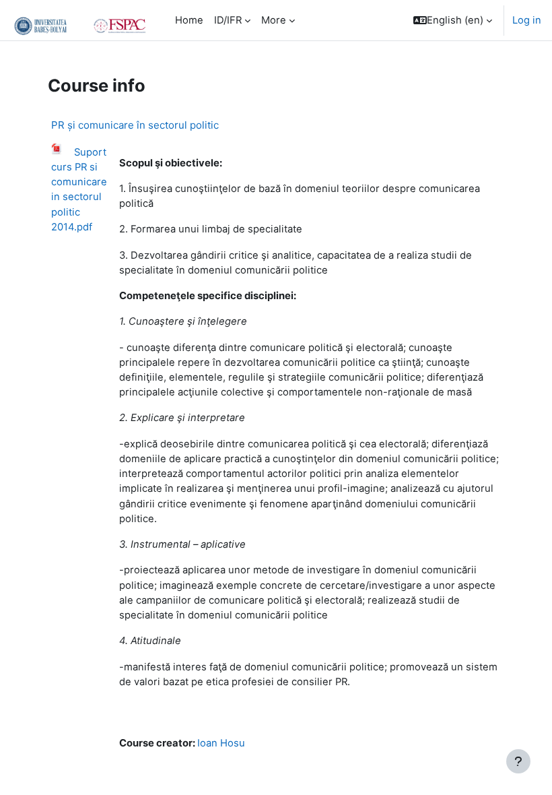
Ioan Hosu (221, 743)
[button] (453, 20)
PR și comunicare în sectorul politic (135, 125)
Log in (526, 20)
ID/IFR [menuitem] (228, 20)
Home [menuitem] (189, 20)
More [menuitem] (273, 20)
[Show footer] (518, 761)
